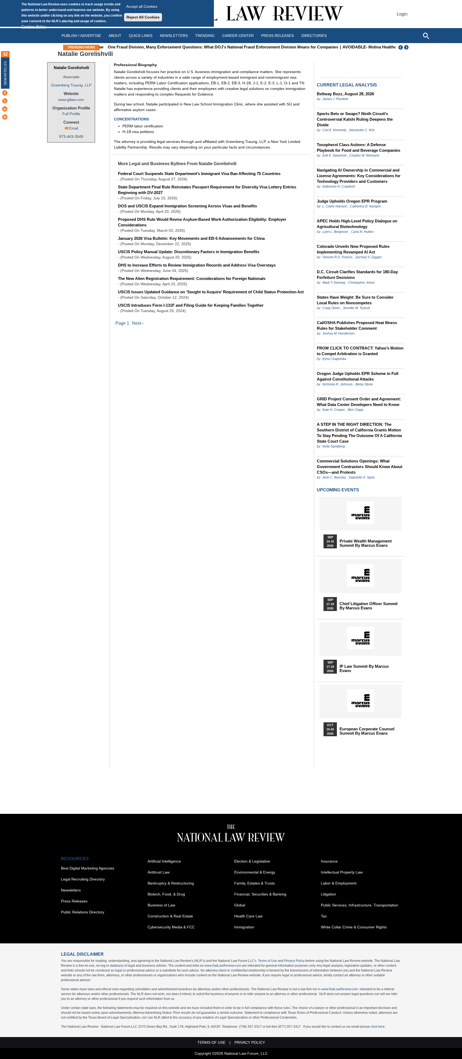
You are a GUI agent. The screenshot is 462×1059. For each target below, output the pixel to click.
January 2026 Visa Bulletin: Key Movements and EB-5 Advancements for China (191, 238)
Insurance (329, 861)
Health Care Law (248, 916)
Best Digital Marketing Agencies (87, 868)
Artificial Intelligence (164, 861)
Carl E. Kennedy (334, 130)
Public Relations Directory (82, 912)
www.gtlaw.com (71, 99)
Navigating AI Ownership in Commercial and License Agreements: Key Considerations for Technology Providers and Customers (359, 176)
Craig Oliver (331, 308)
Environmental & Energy (254, 872)
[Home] (231, 14)
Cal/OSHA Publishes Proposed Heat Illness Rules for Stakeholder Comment (357, 325)
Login (402, 14)
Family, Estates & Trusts (254, 883)
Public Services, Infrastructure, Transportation (359, 905)
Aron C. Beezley (334, 477)
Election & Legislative (252, 861)
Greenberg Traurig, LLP (71, 85)
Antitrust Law (159, 872)
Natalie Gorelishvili (71, 67)
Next (407, 47)
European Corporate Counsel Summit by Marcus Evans (367, 731)
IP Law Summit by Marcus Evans (364, 668)
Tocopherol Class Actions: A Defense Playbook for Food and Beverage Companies (358, 147)
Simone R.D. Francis (337, 257)
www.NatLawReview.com (223, 965)
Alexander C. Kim (362, 130)
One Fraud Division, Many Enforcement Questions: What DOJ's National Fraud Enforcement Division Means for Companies (218, 47)
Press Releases (74, 901)
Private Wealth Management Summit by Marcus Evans (366, 543)
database (117, 965)
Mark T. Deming (333, 282)
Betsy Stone (364, 384)
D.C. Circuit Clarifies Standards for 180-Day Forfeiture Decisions (357, 275)
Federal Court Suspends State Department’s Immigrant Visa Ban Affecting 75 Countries (199, 173)
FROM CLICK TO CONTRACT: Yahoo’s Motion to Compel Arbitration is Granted (360, 351)
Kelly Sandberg (333, 446)
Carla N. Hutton (362, 232)
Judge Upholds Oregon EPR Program (352, 201)
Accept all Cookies (141, 6)
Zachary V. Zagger (368, 257)
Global (239, 905)
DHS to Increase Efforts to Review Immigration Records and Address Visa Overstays (197, 265)
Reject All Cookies (143, 17)
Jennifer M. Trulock (356, 308)
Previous (400, 47)
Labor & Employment (338, 883)
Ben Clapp (355, 410)
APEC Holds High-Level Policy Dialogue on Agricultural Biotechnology (357, 224)
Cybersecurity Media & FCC (171, 927)
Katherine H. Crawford (338, 186)
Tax (324, 916)
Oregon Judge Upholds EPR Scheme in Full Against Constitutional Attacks (357, 376)
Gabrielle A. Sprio (362, 477)
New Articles (5, 73)
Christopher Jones (361, 282)
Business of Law (161, 905)
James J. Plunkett (335, 99)
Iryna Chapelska (334, 359)
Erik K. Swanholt (334, 155)
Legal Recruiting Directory (83, 879)
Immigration (244, 927)
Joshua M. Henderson (338, 333)
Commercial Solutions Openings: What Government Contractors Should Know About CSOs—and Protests (359, 467)
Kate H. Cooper (333, 410)
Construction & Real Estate (170, 916)
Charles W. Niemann (364, 155)
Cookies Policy (33, 26)
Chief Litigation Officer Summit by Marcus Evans (369, 606)
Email (73, 128)
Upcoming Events (338, 490)
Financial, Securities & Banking (260, 894)
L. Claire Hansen (334, 206)
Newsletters (174, 35)
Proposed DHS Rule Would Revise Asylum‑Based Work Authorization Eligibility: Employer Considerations (202, 222)
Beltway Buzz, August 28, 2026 (345, 94)
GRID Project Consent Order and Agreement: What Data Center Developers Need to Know (359, 402)
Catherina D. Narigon (365, 206)
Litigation (328, 894)
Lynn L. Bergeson (335, 232)
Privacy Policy (294, 961)
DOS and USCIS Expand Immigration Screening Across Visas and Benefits (187, 206)
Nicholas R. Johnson (337, 384)
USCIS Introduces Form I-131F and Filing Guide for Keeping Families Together (191, 305)
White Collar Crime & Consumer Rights (354, 927)
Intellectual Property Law (342, 872)
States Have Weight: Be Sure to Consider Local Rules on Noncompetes (355, 300)
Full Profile (71, 114)
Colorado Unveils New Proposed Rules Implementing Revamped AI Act (353, 249)
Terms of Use (267, 961)
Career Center (238, 35)
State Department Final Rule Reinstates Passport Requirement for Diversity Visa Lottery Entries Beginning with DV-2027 (207, 190)
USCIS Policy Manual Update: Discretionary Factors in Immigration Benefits (188, 251)
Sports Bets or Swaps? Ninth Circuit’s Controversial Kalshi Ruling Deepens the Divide (355, 119)
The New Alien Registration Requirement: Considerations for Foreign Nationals (191, 278)
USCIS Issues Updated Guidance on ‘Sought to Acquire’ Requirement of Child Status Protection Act (211, 292)
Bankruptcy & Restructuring (171, 883)
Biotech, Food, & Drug (166, 894)
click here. (378, 1026)
